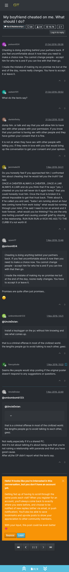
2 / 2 (34, 547)
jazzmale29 (14, 167)
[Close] (63, 480)
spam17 (12, 240)
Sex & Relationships (15, 27)
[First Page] (18, 547)
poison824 (13, 44)
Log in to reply (57, 32)
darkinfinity (14, 119)
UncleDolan (14, 392)
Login (21, 535)
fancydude (13, 364)
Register (10, 535)
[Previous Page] (25, 547)
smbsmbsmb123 (16, 316)
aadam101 (13, 92)
